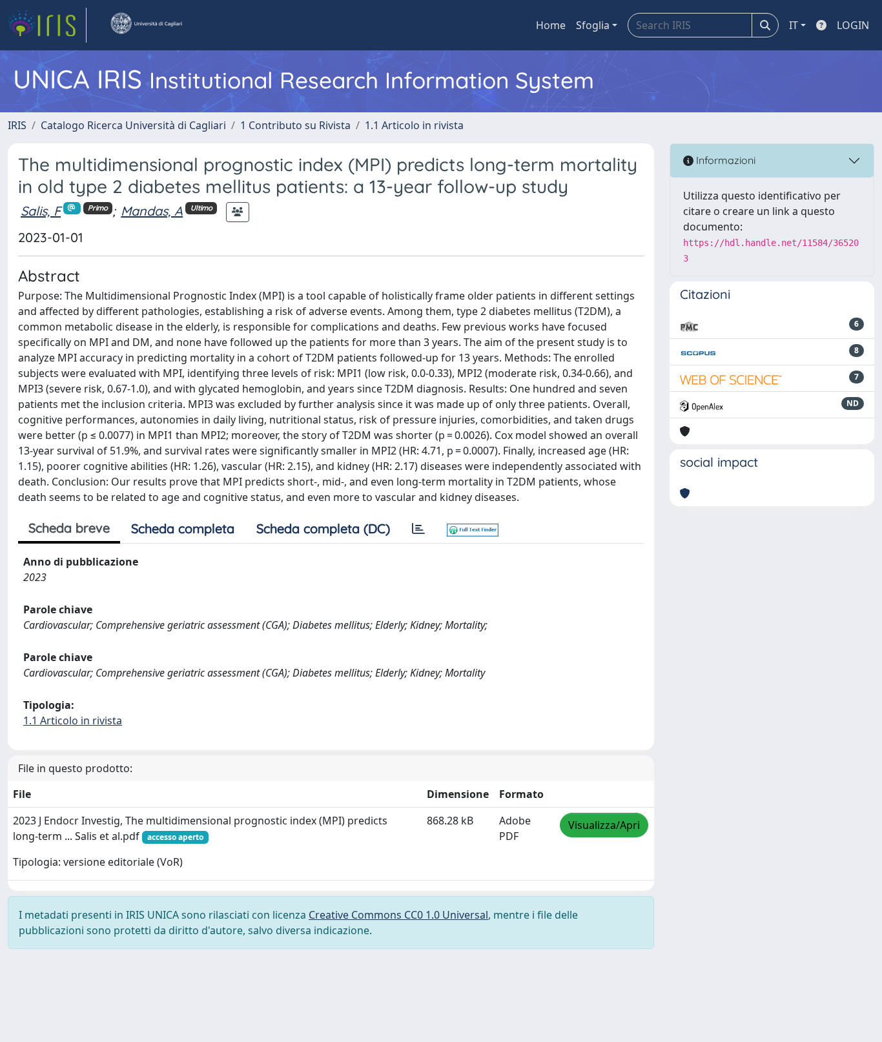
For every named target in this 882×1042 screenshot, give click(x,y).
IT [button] (793, 25)
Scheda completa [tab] (182, 528)
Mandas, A (152, 211)
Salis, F (41, 211)
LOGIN (853, 25)
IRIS (17, 125)
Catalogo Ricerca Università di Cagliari (133, 125)
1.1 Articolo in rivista (414, 125)
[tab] (418, 528)
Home (551, 25)
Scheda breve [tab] (69, 528)
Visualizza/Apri (604, 825)
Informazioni (724, 160)
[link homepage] (47, 25)
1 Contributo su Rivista (295, 125)
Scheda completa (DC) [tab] (323, 528)
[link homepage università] (146, 25)
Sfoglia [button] (593, 25)
